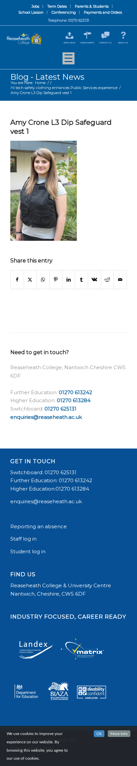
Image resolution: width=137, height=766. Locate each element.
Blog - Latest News (47, 77)
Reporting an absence (39, 526)
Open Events (87, 42)
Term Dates (57, 6)
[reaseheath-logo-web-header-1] (24, 39)
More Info (119, 734)
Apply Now (69, 42)
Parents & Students (92, 6)
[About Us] (123, 35)
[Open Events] (87, 35)
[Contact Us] (105, 35)
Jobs (35, 6)
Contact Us (105, 42)
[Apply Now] (69, 35)
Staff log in (23, 539)
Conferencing (64, 12)
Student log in (28, 551)
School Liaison (31, 12)
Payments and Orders (103, 12)
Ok (99, 734)
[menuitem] (35, 6)
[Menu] (68, 60)
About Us (123, 42)
